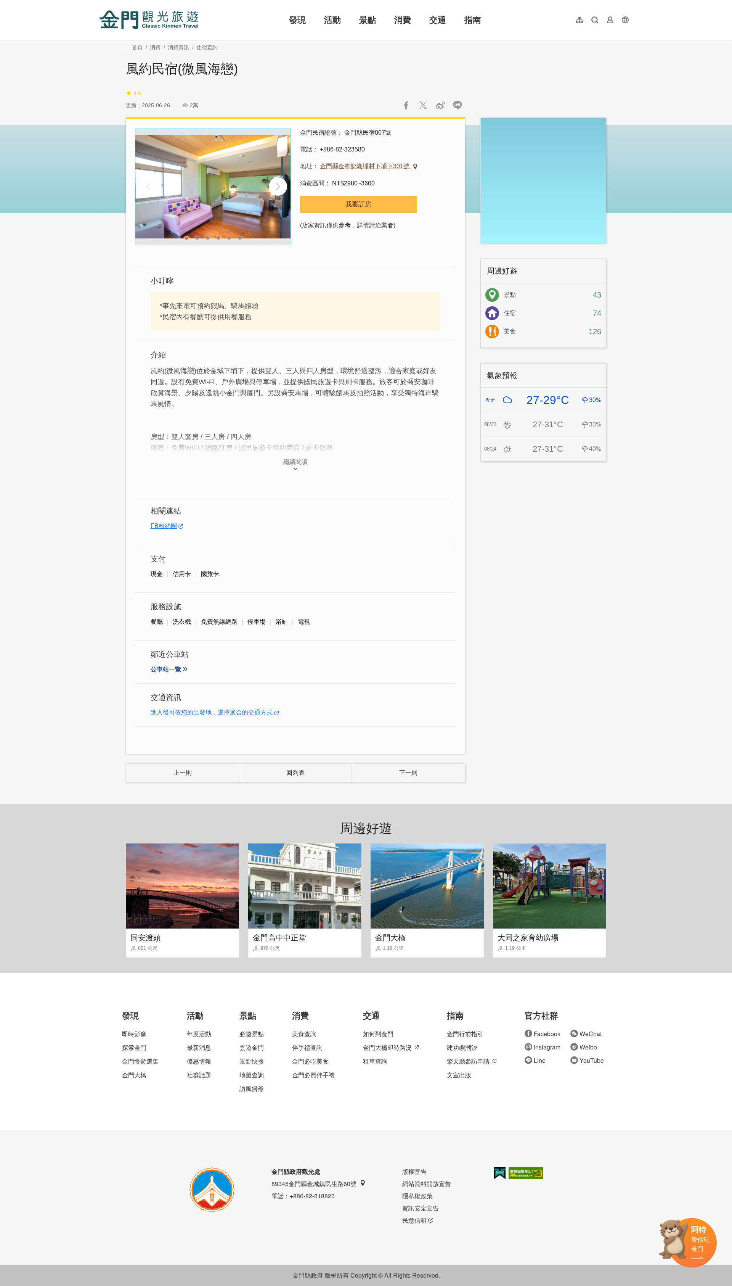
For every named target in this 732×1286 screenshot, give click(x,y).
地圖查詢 (251, 1074)
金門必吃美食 (310, 1061)
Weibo (588, 1047)
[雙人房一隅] (213, 186)
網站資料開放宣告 (426, 1183)
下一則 (408, 772)
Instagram (547, 1047)
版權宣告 (414, 1171)
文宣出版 (459, 1074)
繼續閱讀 (295, 462)
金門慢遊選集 (140, 1061)
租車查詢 (375, 1061)
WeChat (591, 1033)
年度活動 (199, 1033)
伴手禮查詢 (307, 1047)
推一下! (423, 105)
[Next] (278, 186)
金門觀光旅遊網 (148, 19)
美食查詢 (304, 1033)
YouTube (592, 1060)
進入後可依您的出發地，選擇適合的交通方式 (212, 712)
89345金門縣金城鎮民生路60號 (313, 1183)
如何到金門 (378, 1033)
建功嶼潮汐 (462, 1047)
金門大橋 (134, 1074)
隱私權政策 (417, 1195)
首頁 (137, 47)
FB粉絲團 (164, 526)
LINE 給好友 (457, 105)
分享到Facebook (406, 105)
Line (540, 1060)
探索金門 (134, 1047)
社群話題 (199, 1074)
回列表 (295, 772)
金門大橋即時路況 (387, 1047)
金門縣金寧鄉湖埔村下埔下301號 (365, 166)
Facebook (547, 1033)
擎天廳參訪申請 (468, 1061)
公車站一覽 (166, 669)
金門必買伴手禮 (313, 1074)
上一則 (182, 772)
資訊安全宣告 (420, 1208)
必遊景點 (251, 1033)
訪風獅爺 (251, 1088)
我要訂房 (358, 204)
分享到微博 (440, 105)
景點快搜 (251, 1061)
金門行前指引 (465, 1033)
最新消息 (199, 1047)
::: (101, 4)
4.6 (137, 93)
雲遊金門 (251, 1047)
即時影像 (134, 1033)
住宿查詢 (207, 47)
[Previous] (148, 186)
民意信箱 (414, 1220)
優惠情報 (199, 1061)
